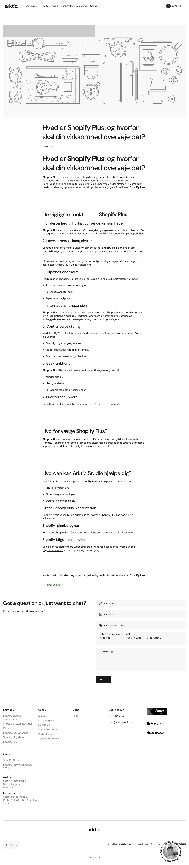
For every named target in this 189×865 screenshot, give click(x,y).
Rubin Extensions (48, 729)
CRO (6, 728)
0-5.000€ (109, 638)
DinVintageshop (47, 720)
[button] (31, 6)
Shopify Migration (13, 737)
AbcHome (44, 724)
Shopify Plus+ (11, 760)
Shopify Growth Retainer (17, 723)
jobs (75, 715)
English (9, 845)
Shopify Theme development (12, 717)
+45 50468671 (116, 715)
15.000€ (139, 638)
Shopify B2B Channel (15, 732)
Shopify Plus (10, 741)
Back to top (94, 857)
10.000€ (125, 638)
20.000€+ (154, 638)
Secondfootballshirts (50, 738)
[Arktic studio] (11, 6)
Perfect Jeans (46, 733)
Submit (103, 679)
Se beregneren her (81, 264)
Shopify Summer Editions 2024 (17, 766)
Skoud (42, 715)
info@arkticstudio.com (121, 722)
